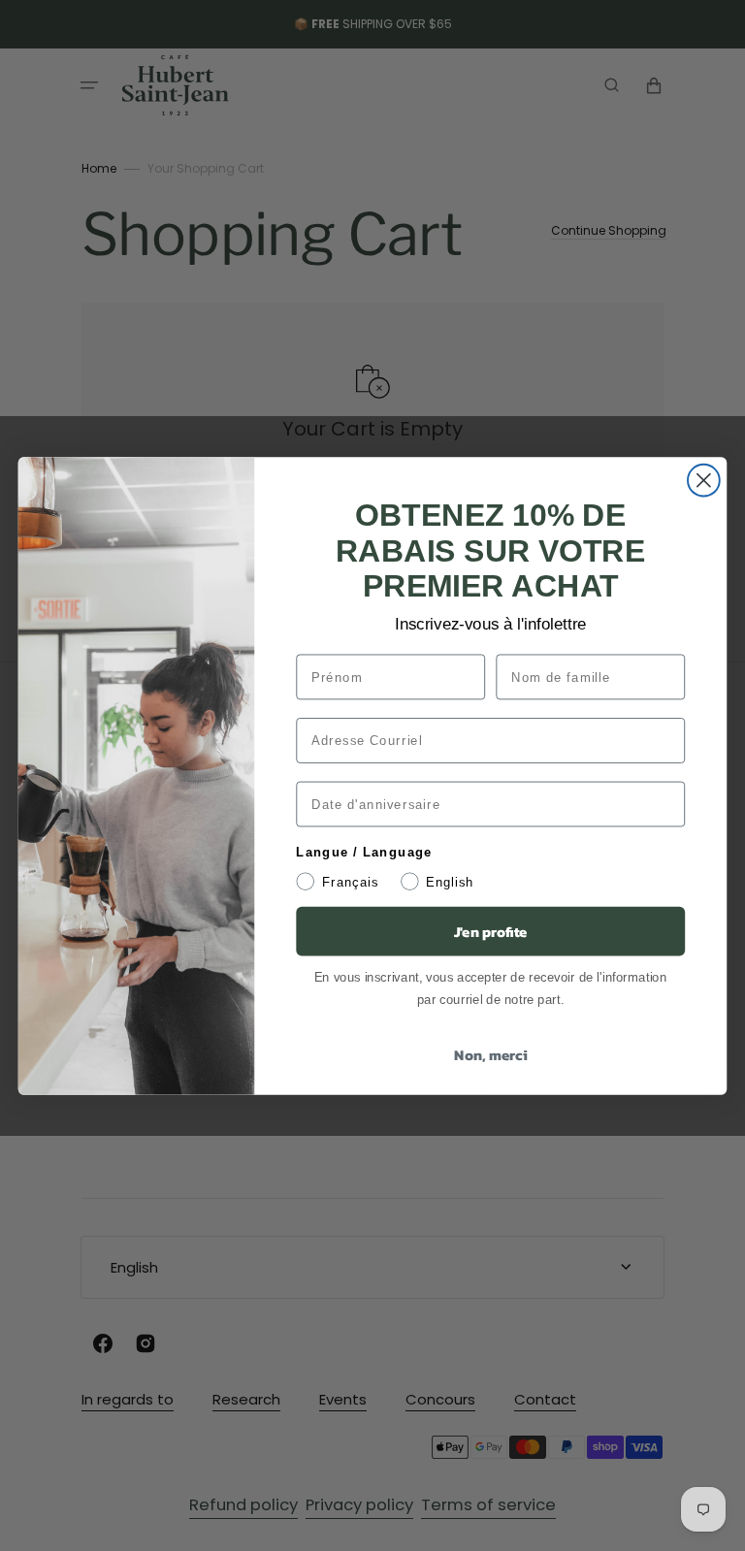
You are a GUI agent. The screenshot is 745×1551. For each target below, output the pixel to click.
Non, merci (490, 1054)
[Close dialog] (704, 480)
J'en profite (491, 930)
